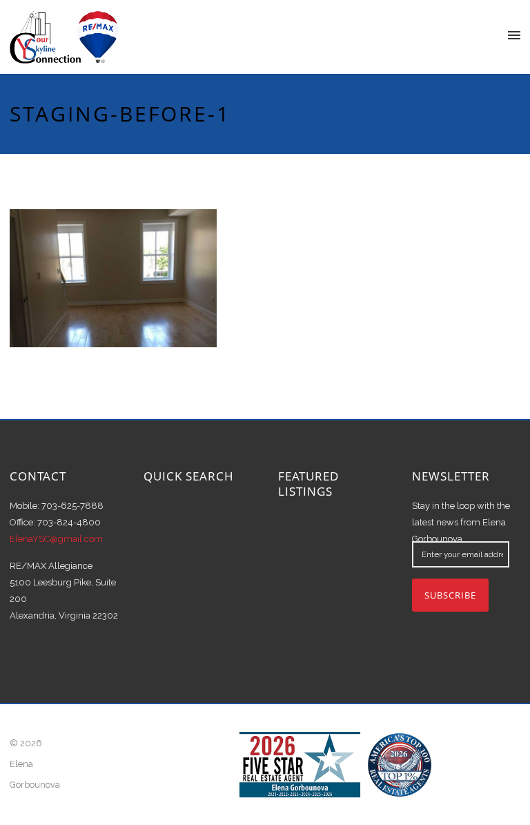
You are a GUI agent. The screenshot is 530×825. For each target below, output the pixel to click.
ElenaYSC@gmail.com (56, 539)
